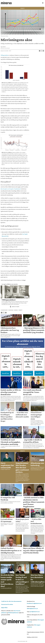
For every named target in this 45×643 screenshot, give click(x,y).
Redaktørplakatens (13, 612)
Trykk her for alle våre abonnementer (11, 601)
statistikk (11, 310)
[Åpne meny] (43, 3)
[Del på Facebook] (39, 51)
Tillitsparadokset (4, 55)
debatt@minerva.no (32, 608)
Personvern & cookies (7, 604)
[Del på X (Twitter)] (41, 51)
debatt (20, 310)
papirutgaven (4, 310)
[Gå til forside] (21, 3)
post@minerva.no (35, 611)
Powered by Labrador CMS (22, 641)
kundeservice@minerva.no (34, 603)
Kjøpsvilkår (4, 607)
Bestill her (5, 373)
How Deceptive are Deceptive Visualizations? (11, 189)
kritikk (15, 310)
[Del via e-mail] (43, 51)
